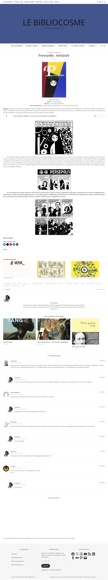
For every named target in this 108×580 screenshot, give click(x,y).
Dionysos (8, 289)
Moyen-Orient (60, 283)
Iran (30, 283)
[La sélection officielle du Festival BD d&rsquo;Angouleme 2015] (53, 269)
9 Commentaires (100, 289)
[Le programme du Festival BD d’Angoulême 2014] (87, 269)
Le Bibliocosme (54, 22)
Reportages (38, 2)
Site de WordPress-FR (17, 565)
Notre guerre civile (78, 347)
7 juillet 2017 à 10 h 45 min (16, 362)
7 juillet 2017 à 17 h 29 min (20, 409)
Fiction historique (54, 52)
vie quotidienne (15, 285)
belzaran (13, 422)
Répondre (102, 360)
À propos (57, 2)
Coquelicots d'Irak (7, 277)
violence (23, 285)
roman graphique (90, 283)
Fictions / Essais (18, 2)
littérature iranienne (50, 283)
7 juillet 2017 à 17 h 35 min (16, 453)
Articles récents (8, 2)
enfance (19, 283)
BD (14, 283)
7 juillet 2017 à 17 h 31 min (20, 379)
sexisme (98, 283)
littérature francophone (38, 283)
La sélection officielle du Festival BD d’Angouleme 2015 (51, 277)
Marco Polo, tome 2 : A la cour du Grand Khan (53, 342)
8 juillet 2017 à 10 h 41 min (16, 468)
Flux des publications (17, 557)
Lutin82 (12, 466)
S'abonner (45, 566)
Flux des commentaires (17, 561)
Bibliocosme (54, 309)
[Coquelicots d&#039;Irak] (19, 269)
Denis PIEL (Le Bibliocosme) (28, 577)
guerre (24, 283)
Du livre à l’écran (48, 2)
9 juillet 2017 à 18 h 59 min (20, 484)
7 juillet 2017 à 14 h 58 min (16, 423)
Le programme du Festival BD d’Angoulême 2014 (84, 277)
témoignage (7, 285)
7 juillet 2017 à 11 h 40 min (16, 394)
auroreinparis (14, 392)
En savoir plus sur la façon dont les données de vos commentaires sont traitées (53, 538)
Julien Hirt (13, 361)
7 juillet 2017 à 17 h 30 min (20, 438)
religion (82, 283)
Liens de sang (8, 342)
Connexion (14, 554)
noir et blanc (69, 283)
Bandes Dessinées (29, 2)
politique (76, 283)
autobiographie (7, 283)
